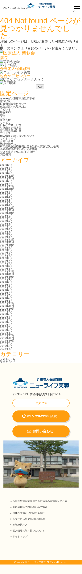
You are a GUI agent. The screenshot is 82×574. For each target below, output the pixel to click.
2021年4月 (6, 292)
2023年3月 (6, 231)
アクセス (5, 133)
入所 (2, 117)
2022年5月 (6, 258)
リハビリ (5, 122)
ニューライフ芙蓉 (36, 562)
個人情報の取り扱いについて (17, 135)
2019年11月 (7, 337)
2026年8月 (6, 165)
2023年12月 (7, 207)
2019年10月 (7, 340)
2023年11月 (7, 210)
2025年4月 (6, 183)
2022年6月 (6, 255)
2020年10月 (7, 308)
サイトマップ (8, 138)
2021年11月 (7, 274)
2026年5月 (6, 167)
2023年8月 (6, 218)
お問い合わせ (43, 431)
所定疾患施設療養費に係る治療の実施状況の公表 (29, 146)
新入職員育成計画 (10, 130)
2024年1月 (6, 204)
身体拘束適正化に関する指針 (17, 151)
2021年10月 (7, 276)
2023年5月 (6, 226)
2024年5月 (6, 194)
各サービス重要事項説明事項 (17, 98)
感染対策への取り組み (13, 106)
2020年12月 (7, 303)
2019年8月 (6, 345)
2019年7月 (6, 348)
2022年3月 (6, 263)
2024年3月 (6, 199)
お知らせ (5, 359)
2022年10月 (7, 244)
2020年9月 (6, 311)
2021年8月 (6, 282)
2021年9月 (6, 279)
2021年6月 (6, 287)
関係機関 (5, 154)
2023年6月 (6, 223)
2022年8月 (6, 250)
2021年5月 (6, 290)
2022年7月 (6, 252)
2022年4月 (6, 260)
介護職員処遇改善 (10, 127)
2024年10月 (7, 189)
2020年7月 (6, 316)
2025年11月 (7, 178)
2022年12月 (7, 239)
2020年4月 (6, 324)
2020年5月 (6, 321)
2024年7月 (6, 191)
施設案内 (5, 111)
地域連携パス (8, 143)
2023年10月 (7, 212)
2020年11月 (7, 306)
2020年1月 (6, 332)
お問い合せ (6, 141)
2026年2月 (6, 173)
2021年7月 (6, 284)
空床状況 (5, 101)
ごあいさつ (6, 109)
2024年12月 (7, 186)
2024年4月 (6, 196)
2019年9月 (6, 343)
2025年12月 (7, 175)
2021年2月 (6, 298)
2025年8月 (6, 181)
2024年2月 (6, 202)
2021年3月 (6, 295)
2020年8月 (6, 313)
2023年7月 (6, 220)
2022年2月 (6, 266)
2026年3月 (6, 170)
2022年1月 (6, 268)
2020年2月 (6, 329)
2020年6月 (6, 319)
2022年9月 (6, 247)
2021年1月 (6, 300)
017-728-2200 (43, 416)
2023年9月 (6, 215)
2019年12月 (7, 335)
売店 (2, 114)
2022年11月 (7, 242)
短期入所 (5, 119)
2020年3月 (6, 327)
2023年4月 (6, 228)
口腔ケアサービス (10, 125)
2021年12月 (7, 271)
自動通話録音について (13, 103)
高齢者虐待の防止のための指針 (18, 149)
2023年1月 (6, 236)
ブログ (4, 362)
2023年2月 (6, 234)
